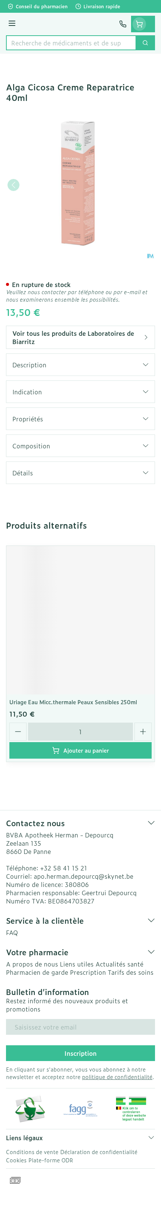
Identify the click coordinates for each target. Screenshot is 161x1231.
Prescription (88, 972)
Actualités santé (119, 963)
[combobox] (71, 42)
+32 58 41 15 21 (63, 867)
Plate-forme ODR (50, 1160)
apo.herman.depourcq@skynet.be (83, 876)
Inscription (80, 1053)
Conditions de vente (32, 1152)
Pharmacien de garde (37, 972)
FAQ (12, 932)
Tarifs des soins (131, 972)
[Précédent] (13, 185)
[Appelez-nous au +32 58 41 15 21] (123, 24)
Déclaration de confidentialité (98, 1152)
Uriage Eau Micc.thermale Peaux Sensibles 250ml (73, 702)
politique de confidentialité (117, 1077)
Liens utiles (77, 963)
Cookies (16, 1160)
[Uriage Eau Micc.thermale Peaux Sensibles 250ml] (80, 620)
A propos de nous (32, 963)
